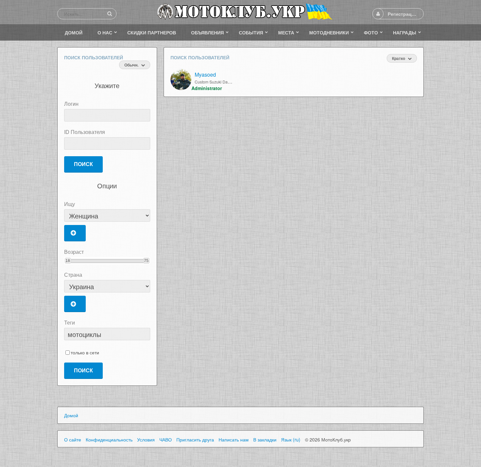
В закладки (264, 439)
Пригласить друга (195, 439)
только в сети (85, 352)
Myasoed (205, 74)
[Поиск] (109, 14)
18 (67, 260)
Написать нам (234, 439)
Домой (71, 415)
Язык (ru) (290, 439)
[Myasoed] (180, 79)
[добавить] (75, 233)
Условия (146, 439)
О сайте (72, 439)
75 (146, 260)
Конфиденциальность (109, 439)
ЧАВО (165, 439)
